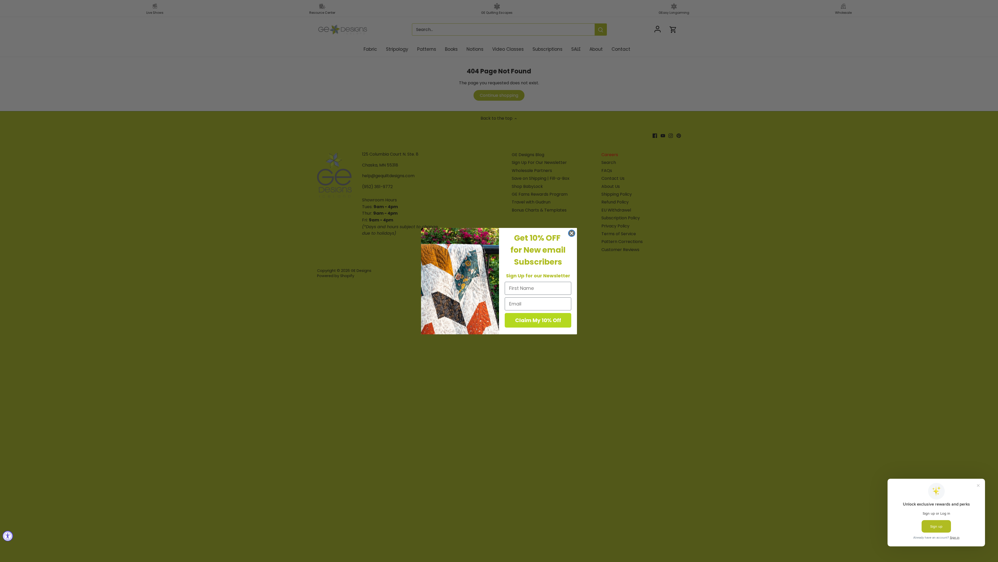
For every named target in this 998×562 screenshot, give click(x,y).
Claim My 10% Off (538, 320)
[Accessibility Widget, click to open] (8, 536)
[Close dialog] (571, 233)
